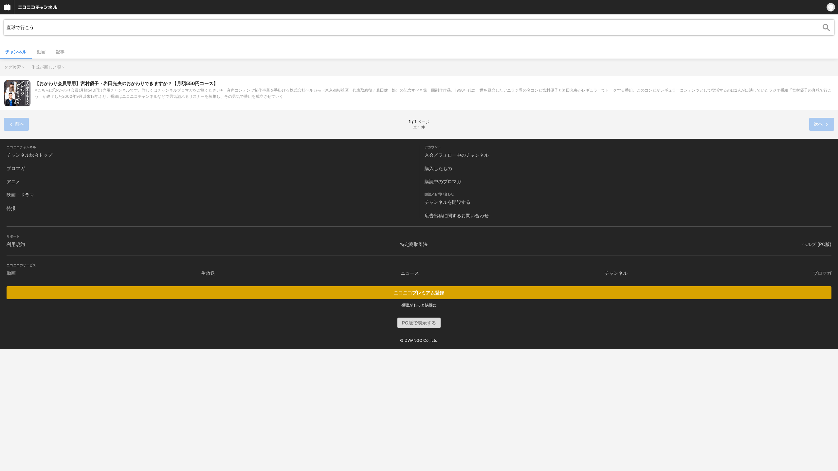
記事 (60, 51)
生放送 (208, 273)
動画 (41, 51)
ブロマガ (16, 168)
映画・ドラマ (20, 195)
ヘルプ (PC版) (816, 244)
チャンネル (16, 51)
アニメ (13, 181)
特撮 (11, 208)
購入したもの (438, 168)
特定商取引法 (414, 244)
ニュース (410, 273)
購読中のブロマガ (443, 181)
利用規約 (16, 244)
